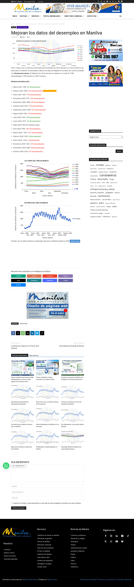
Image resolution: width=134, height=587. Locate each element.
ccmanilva (93, 172)
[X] (113, 1)
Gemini (65, 276)
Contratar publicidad (123, 579)
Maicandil (93, 196)
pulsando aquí (75, 241)
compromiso (94, 176)
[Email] (28, 333)
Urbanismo (106, 217)
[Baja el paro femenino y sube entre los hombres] (22, 437)
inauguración (102, 186)
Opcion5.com (52, 579)
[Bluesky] (121, 1)
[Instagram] (101, 1)
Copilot (65, 280)
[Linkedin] (104, 1)
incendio (109, 186)
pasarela (92, 206)
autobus (114, 165)
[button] (120, 16)
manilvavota (104, 196)
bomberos (110, 169)
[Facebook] (98, 1)
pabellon (94, 203)
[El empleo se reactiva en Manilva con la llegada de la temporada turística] (72, 368)
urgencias (114, 216)
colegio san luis (103, 172)
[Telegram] (107, 1)
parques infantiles (110, 203)
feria (103, 182)
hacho (92, 186)
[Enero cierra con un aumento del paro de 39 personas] (47, 392)
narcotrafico (106, 199)
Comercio (113, 172)
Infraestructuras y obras (102, 189)
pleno (114, 206)
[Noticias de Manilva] (28, 8)
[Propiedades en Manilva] (106, 50)
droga (112, 179)
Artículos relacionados (19, 355)
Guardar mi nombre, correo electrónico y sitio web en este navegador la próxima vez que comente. (47, 503)
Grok (18, 280)
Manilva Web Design (30, 579)
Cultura (93, 179)
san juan (107, 213)
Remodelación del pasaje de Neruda (71, 346)
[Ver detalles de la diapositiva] (106, 76)
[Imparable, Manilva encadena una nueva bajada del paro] (72, 437)
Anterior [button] (91, 49)
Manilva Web (23, 323)
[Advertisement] (106, 108)
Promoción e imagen (96, 213)
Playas (109, 206)
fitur (107, 182)
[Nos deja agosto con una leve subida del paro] (72, 415)
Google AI (50, 276)
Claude (34, 276)
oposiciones (116, 199)
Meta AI (18, 285)
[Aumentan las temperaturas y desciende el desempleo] (22, 392)
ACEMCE (92, 165)
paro (101, 203)
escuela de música (95, 182)
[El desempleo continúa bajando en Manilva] (47, 437)
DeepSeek (50, 280)
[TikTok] (110, 1)
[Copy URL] (42, 333)
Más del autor (34, 355)
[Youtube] (119, 1)
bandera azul (101, 168)
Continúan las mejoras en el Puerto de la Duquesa (25, 347)
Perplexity (34, 280)
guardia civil (114, 182)
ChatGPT (18, 276)
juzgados (109, 192)
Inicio (12, 24)
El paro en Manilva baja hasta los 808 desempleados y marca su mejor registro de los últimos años (22, 379)
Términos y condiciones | (106, 579)
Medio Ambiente (95, 200)
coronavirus (108, 175)
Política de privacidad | (88, 579)
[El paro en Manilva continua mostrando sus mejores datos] (47, 368)
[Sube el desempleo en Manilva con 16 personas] (47, 415)
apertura (107, 165)
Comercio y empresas (29, 24)
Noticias (18, 24)
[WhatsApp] (116, 1)
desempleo (103, 179)
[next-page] (15, 453)
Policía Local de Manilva (99, 210)
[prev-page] (12, 453)
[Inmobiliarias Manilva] (84, 8)
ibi (96, 186)
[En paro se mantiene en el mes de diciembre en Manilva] (72, 392)
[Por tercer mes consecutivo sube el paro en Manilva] (22, 415)
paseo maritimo (100, 206)
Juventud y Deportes (97, 193)
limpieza (117, 193)
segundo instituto (95, 217)
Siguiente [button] (120, 49)
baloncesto (93, 168)
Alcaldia (100, 165)
